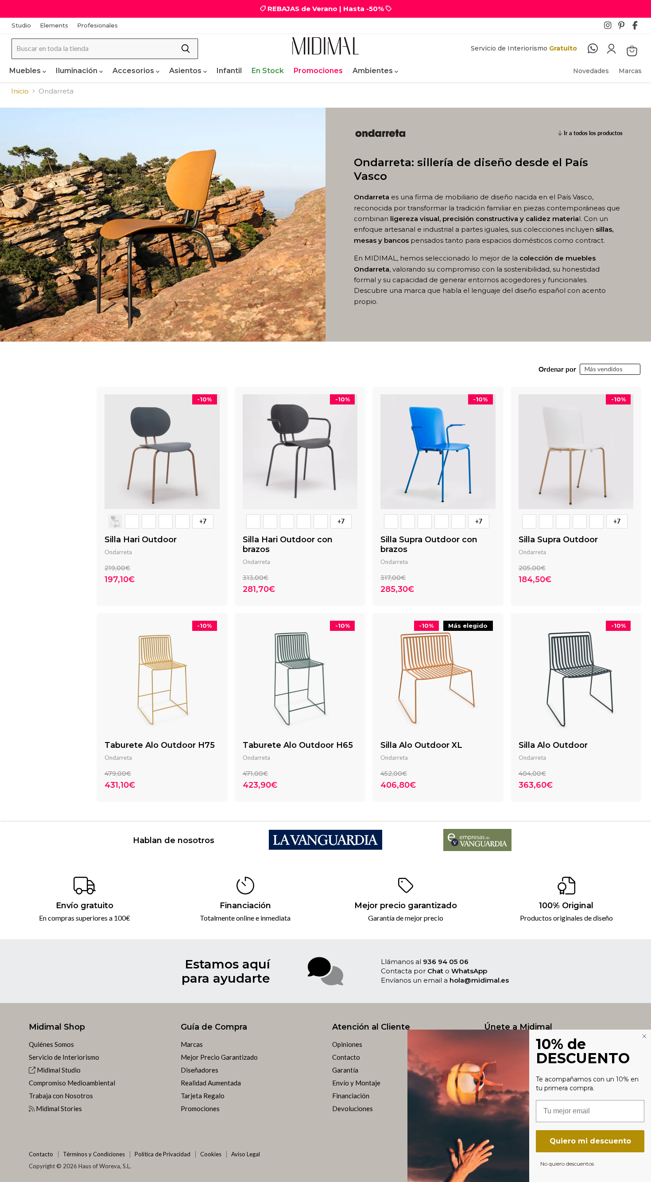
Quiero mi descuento (590, 1141)
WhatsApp (469, 971)
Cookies (210, 1154)
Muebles (26, 70)
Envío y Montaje (356, 1083)
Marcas (630, 71)
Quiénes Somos (51, 1044)
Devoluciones (352, 1108)
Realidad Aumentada (211, 1083)
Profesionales (97, 25)
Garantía (345, 1070)
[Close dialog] (644, 1036)
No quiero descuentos (567, 1163)
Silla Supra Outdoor (558, 539)
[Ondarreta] (380, 151)
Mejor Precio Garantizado (219, 1057)
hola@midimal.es (479, 980)
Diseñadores (199, 1070)
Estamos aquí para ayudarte (226, 971)
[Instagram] (610, 28)
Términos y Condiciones (94, 1154)
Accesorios (134, 70)
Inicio (20, 91)
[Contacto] (597, 48)
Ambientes (374, 70)
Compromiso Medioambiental (72, 1083)
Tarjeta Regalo (203, 1096)
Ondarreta (118, 552)
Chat (435, 971)
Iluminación (77, 70)
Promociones (318, 70)
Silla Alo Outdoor (553, 745)
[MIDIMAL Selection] (325, 45)
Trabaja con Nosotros (61, 1096)
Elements (54, 25)
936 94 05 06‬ (446, 961)
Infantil (229, 70)
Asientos (186, 70)
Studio (21, 25)
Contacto (346, 1057)
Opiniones (347, 1044)
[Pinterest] (624, 28)
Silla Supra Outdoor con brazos (428, 544)
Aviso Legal (245, 1154)
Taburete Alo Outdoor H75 (160, 745)
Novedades (591, 71)
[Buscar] (186, 48)
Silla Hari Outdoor (141, 539)
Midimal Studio (58, 1070)
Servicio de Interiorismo (64, 1057)
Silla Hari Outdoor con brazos (288, 544)
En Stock (268, 70)
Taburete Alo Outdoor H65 (298, 745)
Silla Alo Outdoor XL (421, 745)
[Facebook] (638, 28)
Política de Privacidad (162, 1154)
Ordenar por (557, 369)
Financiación (350, 1096)
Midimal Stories (58, 1108)
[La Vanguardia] (326, 847)
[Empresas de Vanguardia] (477, 848)
